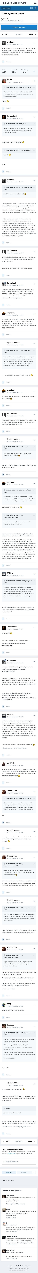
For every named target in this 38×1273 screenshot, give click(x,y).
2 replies (22, 1204)
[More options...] (34, 43)
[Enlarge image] (8, 101)
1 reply (14, 1217)
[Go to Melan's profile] (4, 81)
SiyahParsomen (13, 343)
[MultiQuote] (3, 61)
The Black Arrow (11, 1236)
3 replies (14, 1231)
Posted (15, 44)
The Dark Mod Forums (14, 2)
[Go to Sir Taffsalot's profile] (4, 252)
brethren (10, 42)
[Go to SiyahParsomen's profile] (4, 344)
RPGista (10, 573)
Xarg (9, 1004)
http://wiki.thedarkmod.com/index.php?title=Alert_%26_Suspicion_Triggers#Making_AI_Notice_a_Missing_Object (19, 697)
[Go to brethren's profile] (4, 43)
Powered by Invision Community (19, 1270)
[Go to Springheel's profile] (4, 284)
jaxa (7, 1223)
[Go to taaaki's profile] (4, 1210)
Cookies (27, 1266)
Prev (6, 34)
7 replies (14, 1245)
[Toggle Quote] (4, 87)
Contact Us (19, 1266)
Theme (10, 1266)
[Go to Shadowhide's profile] (4, 792)
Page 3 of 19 (19, 34)
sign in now (11, 1153)
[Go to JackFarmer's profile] (4, 1196)
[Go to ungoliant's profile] (4, 314)
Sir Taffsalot (7, 19)
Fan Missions (19, 21)
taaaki (8, 1209)
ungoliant (10, 313)
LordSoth (10, 763)
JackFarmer (10, 1195)
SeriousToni (12, 116)
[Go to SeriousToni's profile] (4, 117)
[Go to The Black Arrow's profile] (4, 1237)
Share (9, 1172)
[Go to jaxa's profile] (4, 1224)
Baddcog (10, 1025)
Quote (8, 62)
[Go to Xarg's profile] (4, 1005)
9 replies (14, 1258)
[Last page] (35, 34)
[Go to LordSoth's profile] (4, 764)
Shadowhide (12, 791)
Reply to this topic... (12, 1161)
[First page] (2, 34)
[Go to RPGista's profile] (4, 574)
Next (31, 34)
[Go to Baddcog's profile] (4, 1026)
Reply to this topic (19, 27)
